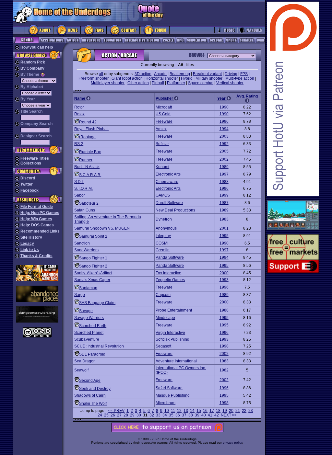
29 (132, 415)
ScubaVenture (86, 339)
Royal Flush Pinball (91, 129)
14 (192, 410)
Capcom (163, 294)
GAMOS (163, 195)
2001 (224, 228)
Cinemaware (167, 181)
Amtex (161, 129)
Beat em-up (180, 74)
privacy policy (232, 442)
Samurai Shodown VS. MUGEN (102, 228)
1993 (224, 280)
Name (80, 98)
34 (164, 415)
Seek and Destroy (95, 388)
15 (198, 410)
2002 (224, 159)
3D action (143, 74)
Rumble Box (90, 152)
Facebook (29, 190)
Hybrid (187, 78)
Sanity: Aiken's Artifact (93, 273)
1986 (224, 121)
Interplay (163, 235)
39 (197, 415)
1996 (224, 188)
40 (203, 415)
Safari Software (169, 388)
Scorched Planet (88, 332)
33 (158, 415)
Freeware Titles (34, 158)
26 (113, 415)
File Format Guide (36, 206)
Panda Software (170, 257)
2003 (224, 136)
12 (179, 410)
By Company (32, 68)
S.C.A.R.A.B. (90, 175)
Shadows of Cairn (90, 395)
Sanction (82, 243)
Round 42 (88, 122)
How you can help (36, 47)
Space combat (200, 83)
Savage (86, 311)
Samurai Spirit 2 (93, 236)
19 (224, 410)
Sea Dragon (85, 361)
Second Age (90, 380)
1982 (224, 370)
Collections (30, 163)
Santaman (88, 288)
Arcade (160, 74)
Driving (231, 74)
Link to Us (29, 249)
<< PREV (116, 410)
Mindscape (165, 317)
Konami (162, 167)
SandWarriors (86, 250)
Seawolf (81, 370)
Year (222, 98)
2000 (224, 273)
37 (184, 415)
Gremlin (163, 250)
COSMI (162, 243)
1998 (224, 346)
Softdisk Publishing (172, 339)
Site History (31, 237)
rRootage (87, 137)
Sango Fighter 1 (93, 258)
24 (100, 415)
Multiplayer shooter (107, 83)
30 (138, 415)
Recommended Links (40, 231)
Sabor (79, 195)
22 (244, 410)
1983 (224, 219)
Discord (27, 178)
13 (186, 410)
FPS (244, 74)
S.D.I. (79, 181)
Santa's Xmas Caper (92, 280)
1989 (224, 167)
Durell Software (169, 202)
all (101, 74)
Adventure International (176, 361)
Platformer (176, 83)
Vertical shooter (229, 83)
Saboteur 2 (89, 203)
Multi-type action (239, 78)
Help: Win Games (36, 219)
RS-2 (78, 144)
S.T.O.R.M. (83, 188)
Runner (85, 160)
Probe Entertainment (174, 310)
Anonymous (166, 228)
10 (166, 410)
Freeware (164, 121)
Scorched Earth (92, 326)
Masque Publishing (173, 395)
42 (216, 415)
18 (218, 410)
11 (173, 410)
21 (237, 410)
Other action (138, 83)
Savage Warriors (89, 317)
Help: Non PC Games (39, 212)
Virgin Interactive (170, 332)
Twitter (26, 184)
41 (210, 415)
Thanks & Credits (36, 256)
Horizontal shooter (162, 78)
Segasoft (163, 346)
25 (106, 415)
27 (119, 415)
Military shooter (209, 78)
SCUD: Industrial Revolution (99, 346)
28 (126, 415)
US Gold (163, 114)
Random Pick (32, 62)
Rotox (79, 114)
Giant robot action (127, 78)
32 (151, 415)
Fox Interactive (168, 273)
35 (171, 415)
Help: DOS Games (37, 225)
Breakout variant (207, 74)
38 (190, 415)
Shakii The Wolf (93, 403)
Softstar (162, 144)
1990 (224, 107)
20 (231, 410)
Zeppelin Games (170, 280)
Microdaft (164, 107)
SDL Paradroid (92, 354)
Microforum (165, 403)
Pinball (158, 83)
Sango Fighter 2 (93, 266)
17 (211, 410)
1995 (224, 235)
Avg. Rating (247, 96)
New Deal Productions (175, 210)
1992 (224, 144)
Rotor (79, 107)
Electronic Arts (168, 174)
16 (205, 410)
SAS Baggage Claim (97, 303)
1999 (224, 195)
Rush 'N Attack (87, 167)
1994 (224, 129)
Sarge (79, 294)
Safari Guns (84, 210)
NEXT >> (229, 415)
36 (177, 415)
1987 (224, 202)
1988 (224, 181)
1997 (224, 174)
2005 (224, 151)
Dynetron (164, 219)
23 (250, 410)
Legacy (27, 243)
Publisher (165, 98)
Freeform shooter (93, 78)
